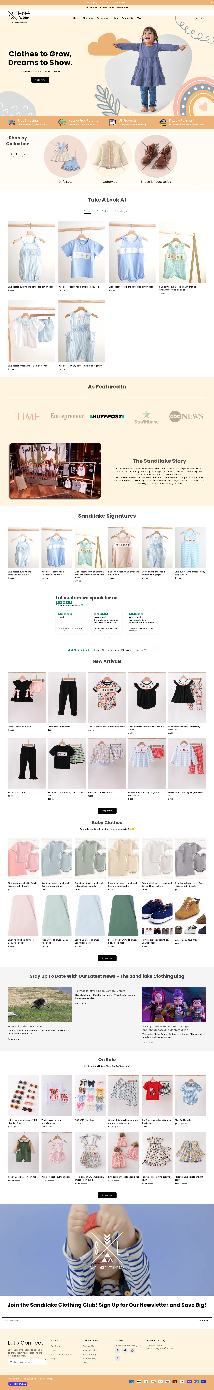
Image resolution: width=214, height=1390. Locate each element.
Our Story (55, 1346)
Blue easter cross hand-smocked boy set (28, 365)
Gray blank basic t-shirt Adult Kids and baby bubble (189, 884)
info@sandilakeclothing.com (128, 1345)
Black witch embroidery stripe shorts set (66, 794)
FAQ (139, 18)
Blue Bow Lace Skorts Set (100, 792)
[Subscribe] (43, 1362)
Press (53, 1350)
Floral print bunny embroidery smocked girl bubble (89, 1178)
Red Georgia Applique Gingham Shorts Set (157, 1121)
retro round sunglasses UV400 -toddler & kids (22, 1121)
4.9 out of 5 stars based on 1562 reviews (113, 650)
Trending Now (122, 211)
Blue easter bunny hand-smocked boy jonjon (80, 365)
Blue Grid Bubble (183, 1120)
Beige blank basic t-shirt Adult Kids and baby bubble (123, 884)
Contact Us (127, 18)
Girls (156, 182)
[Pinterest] (117, 1351)
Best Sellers (103, 211)
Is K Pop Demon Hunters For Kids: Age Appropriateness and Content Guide (165, 1028)
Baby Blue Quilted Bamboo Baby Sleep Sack (88, 941)
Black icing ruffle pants (59, 726)
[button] (202, 18)
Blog (116, 18)
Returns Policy (89, 1354)
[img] (108, 602)
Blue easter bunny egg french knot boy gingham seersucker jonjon (178, 288)
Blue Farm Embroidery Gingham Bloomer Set (143, 794)
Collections (102, 18)
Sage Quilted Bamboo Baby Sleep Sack (54, 941)
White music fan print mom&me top (51, 1121)
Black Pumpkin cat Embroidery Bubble (106, 726)
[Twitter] (117, 1358)
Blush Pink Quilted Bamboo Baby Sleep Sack (21, 941)
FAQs (85, 1362)
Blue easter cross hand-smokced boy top (78, 286)
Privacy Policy (89, 1358)
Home (76, 18)
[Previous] (14, 154)
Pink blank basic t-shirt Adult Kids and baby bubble (22, 884)
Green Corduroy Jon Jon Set (22, 1176)
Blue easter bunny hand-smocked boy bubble (30, 286)
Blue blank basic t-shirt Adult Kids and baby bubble (55, 884)
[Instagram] (132, 1351)
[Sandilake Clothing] (19, 17)
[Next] (22, 154)
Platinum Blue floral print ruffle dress (190, 1178)
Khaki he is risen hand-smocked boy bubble (123, 573)
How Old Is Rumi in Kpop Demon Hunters (100, 991)
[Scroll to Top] (209, 1376)
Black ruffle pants (16, 792)
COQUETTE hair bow (84, 1120)
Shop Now (88, 18)
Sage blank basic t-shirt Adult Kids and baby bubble (89, 884)
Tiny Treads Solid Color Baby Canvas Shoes (155, 941)
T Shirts (110, 182)
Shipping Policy (90, 1350)
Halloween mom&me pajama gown (156, 1178)
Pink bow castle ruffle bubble (55, 1176)
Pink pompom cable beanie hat (123, 1176)
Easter (87, 211)
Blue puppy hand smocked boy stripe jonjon (190, 573)
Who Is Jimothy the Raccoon (25, 1026)
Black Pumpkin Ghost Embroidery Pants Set (184, 728)
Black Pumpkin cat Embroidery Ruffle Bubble (146, 728)
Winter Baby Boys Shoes (186, 939)
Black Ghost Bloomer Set (20, 726)
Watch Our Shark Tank (62, 1354)
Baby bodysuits (65, 182)
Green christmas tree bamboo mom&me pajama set (123, 1121)
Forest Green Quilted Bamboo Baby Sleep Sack (122, 941)
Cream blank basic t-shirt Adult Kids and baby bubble (157, 884)
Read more (13, 1039)
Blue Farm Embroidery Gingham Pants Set (186, 794)
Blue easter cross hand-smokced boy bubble (131, 286)
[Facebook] (125, 1351)
